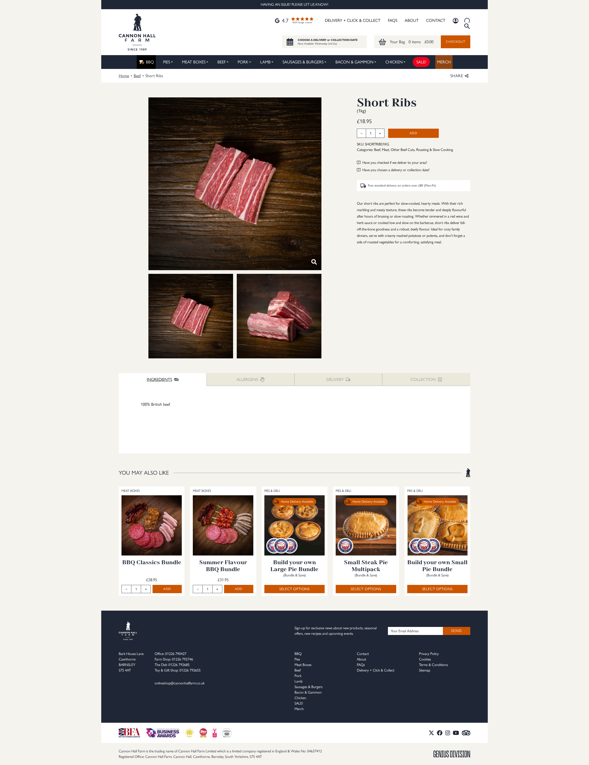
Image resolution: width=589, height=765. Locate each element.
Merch (444, 62)
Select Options (294, 589)
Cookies (425, 659)
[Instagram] (447, 733)
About (412, 20)
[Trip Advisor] (466, 733)
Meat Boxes (193, 62)
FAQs (392, 20)
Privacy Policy (429, 654)
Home (124, 75)
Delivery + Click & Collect (353, 20)
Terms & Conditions (433, 665)
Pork (243, 62)
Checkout (455, 42)
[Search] (467, 20)
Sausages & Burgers (303, 62)
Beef (221, 62)
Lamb (265, 62)
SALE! (421, 62)
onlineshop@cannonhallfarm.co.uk (180, 683)
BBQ (150, 62)
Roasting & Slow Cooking (434, 149)
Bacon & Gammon (354, 62)
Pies (166, 62)
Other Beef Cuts (403, 149)
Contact (435, 20)
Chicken (394, 62)
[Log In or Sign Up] (455, 20)
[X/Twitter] (431, 733)
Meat (385, 149)
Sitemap (424, 670)
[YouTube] (456, 733)
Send (456, 631)
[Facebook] (439, 733)
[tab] (162, 379)
